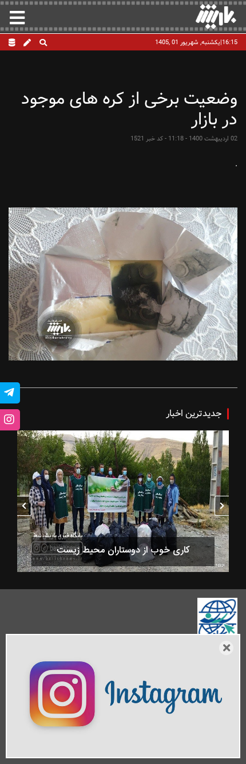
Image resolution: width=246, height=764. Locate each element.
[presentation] (222, 506)
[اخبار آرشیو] (12, 43)
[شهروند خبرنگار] (27, 43)
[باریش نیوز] (216, 16)
